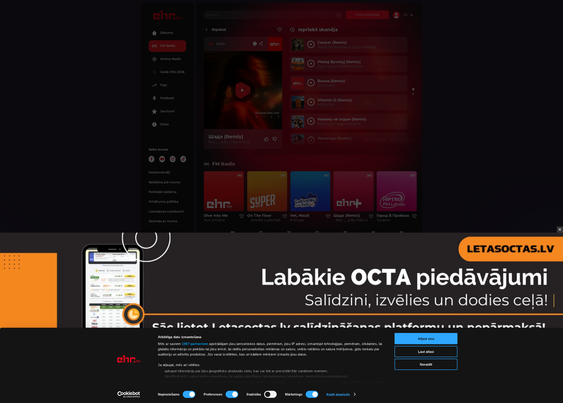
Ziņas (164, 124)
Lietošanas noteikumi (166, 211)
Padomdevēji (159, 172)
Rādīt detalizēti (338, 394)
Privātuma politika (164, 202)
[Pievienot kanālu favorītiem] (279, 29)
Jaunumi (167, 111)
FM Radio (167, 46)
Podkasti (167, 98)
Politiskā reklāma (163, 192)
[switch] (232, 394)
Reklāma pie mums (164, 182)
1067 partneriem (195, 344)
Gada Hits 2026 (172, 72)
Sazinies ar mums (163, 221)
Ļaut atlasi (426, 351)
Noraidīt (426, 364)
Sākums (166, 33)
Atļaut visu (426, 339)
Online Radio (170, 59)
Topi (163, 85)
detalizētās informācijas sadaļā (312, 382)
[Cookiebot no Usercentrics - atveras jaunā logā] (129, 394)
